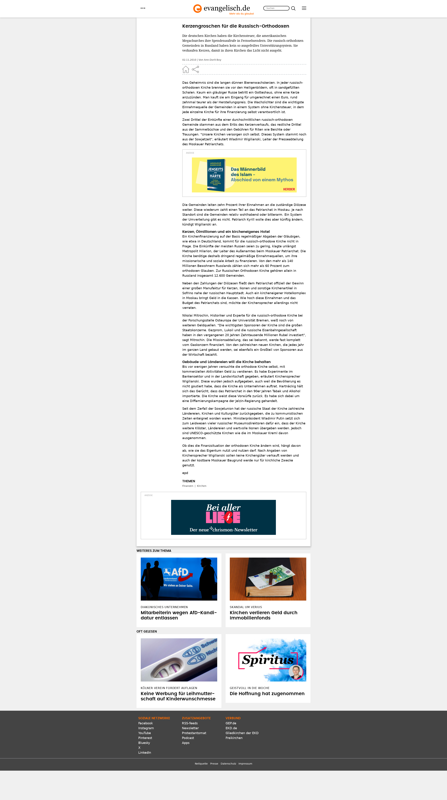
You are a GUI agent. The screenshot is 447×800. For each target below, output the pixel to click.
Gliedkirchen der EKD (242, 733)
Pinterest (145, 738)
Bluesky (144, 743)
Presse (214, 763)
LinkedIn (144, 752)
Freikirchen (234, 738)
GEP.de (231, 723)
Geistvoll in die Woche (250, 688)
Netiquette (201, 763)
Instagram (146, 728)
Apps (185, 743)
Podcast (188, 738)
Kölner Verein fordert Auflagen (169, 688)
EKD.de (231, 728)
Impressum (245, 763)
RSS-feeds (190, 723)
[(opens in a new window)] (244, 174)
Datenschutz (228, 763)
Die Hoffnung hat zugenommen (267, 693)
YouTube (144, 733)
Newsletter (190, 728)
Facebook (145, 723)
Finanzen (187, 486)
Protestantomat (194, 733)
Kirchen (201, 486)
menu (143, 8)
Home (185, 69)
